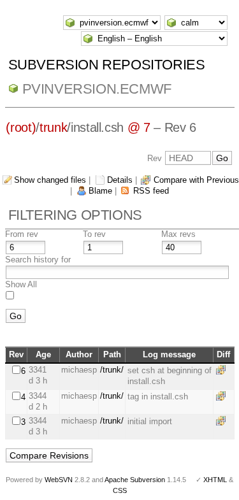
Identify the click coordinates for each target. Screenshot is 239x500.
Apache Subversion (135, 479)
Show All (21, 284)
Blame (100, 191)
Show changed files (50, 180)
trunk (53, 127)
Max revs (178, 234)
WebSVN (59, 479)
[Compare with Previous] (223, 370)
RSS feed (151, 191)
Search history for (38, 259)
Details (120, 180)
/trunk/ (112, 370)
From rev (21, 234)
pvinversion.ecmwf (96, 89)
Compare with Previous (196, 180)
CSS (120, 490)
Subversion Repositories (106, 65)
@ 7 (138, 127)
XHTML (215, 479)
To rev (94, 234)
